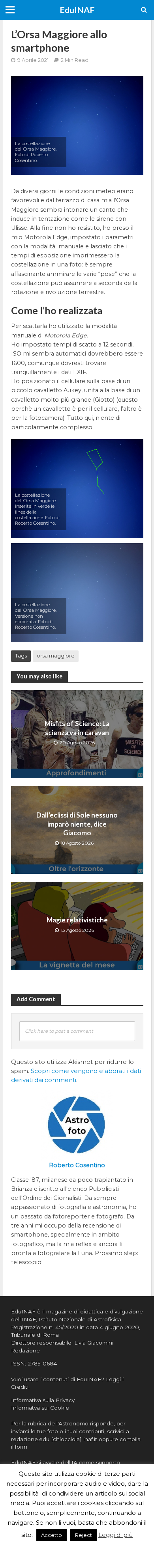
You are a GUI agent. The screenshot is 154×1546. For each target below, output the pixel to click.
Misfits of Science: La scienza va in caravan (77, 727)
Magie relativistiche (77, 920)
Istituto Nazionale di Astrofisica (80, 1319)
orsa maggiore (56, 656)
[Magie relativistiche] (77, 925)
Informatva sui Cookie (40, 1407)
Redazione (25, 1350)
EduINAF (77, 10)
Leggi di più (115, 1535)
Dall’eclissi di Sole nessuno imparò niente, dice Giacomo (77, 824)
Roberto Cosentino (77, 1165)
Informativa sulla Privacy (43, 1400)
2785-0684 (42, 1363)
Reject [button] (83, 1535)
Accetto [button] (51, 1535)
